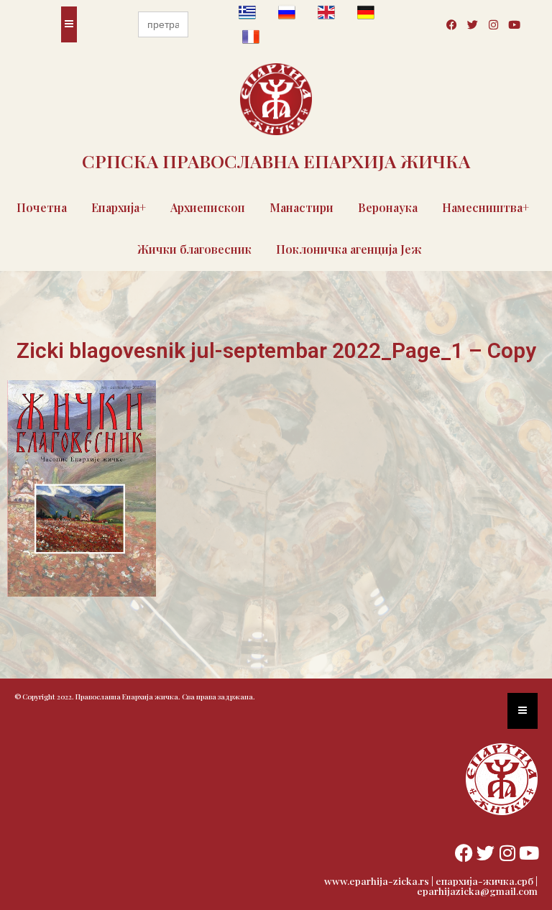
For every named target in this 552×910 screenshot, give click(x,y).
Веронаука (388, 207)
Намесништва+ (485, 207)
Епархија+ (118, 207)
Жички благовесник (194, 249)
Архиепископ (207, 207)
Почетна (42, 207)
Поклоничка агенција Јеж (349, 249)
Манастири (302, 207)
